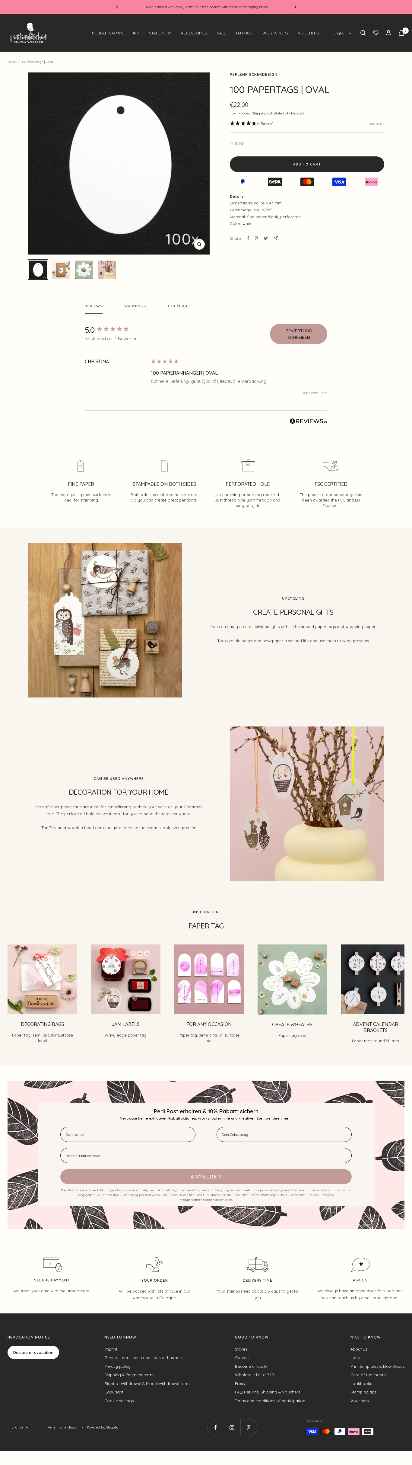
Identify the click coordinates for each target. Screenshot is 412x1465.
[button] (252, 123)
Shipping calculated (268, 113)
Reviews (94, 306)
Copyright (179, 306)
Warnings (135, 306)
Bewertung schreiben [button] (299, 334)
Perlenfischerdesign (253, 74)
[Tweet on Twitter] (265, 238)
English (340, 33)
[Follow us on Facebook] (215, 1427)
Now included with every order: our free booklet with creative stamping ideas (207, 7)
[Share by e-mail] (276, 238)
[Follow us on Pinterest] (248, 1427)
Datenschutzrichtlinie (335, 1190)
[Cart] (401, 33)
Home (12, 62)
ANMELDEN (206, 1177)
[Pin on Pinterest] (256, 238)
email (366, 1297)
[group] (116, 330)
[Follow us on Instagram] (232, 1427)
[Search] (363, 33)
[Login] (388, 32)
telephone (387, 1297)
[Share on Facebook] (248, 238)
